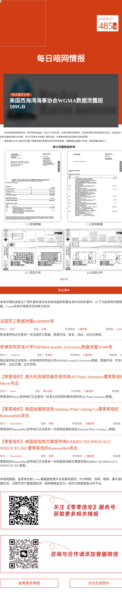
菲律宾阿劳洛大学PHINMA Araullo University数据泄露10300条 (56, 347)
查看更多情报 (29, 583)
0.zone (37, 479)
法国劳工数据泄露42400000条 (27, 321)
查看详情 (64, 279)
